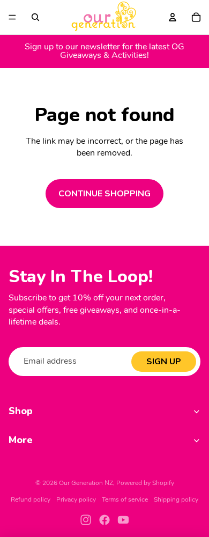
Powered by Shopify (145, 483)
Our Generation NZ (86, 483)
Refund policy (30, 500)
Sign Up (163, 361)
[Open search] (35, 17)
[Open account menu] (172, 17)
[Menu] (12, 17)
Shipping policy (176, 500)
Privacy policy (76, 500)
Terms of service (125, 500)
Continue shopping (104, 194)
